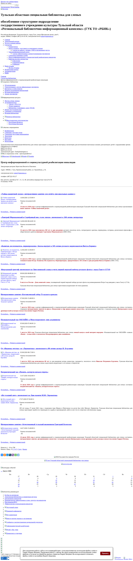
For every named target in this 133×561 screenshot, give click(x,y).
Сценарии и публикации (13, 111)
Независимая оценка (11, 69)
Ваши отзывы (9, 66)
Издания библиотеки (12, 113)
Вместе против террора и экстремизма (19, 518)
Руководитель (13, 47)
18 (37, 482)
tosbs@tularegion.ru (47, 36)
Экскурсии (8, 136)
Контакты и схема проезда (13, 89)
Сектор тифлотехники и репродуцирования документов (31, 54)
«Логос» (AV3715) (15, 104)
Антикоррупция (10, 71)
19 (56, 482)
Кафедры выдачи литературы (18, 59)
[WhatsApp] (15, 455)
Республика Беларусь (16, 122)
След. (20, 449)
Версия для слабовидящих (9, 1)
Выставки (8, 139)
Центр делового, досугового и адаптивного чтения (26, 48)
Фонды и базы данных (12, 101)
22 (112, 482)
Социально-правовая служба (18, 55)
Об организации (10, 85)
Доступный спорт (12, 507)
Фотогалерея (9, 141)
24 (18, 484)
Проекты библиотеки (13, 117)
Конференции (9, 131)
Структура (8, 45)
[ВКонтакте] (2, 455)
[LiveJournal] (10, 455)
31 (18, 486)
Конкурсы (8, 138)
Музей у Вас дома (12, 529)
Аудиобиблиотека (11, 102)
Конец (25, 449)
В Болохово (16, 61)
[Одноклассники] (5, 455)
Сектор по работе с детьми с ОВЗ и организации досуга (31, 50)
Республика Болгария (16, 124)
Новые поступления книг (13, 109)
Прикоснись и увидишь (14, 533)
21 (94, 482)
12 (56, 480)
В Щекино (15, 64)
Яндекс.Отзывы (14, 68)
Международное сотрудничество (17, 120)
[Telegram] (18, 455)
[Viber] (13, 455)
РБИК (7, 73)
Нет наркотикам (11, 515)
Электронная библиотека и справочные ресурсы (21, 497)
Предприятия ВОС (11, 502)
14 (94, 480)
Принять (105, 553)
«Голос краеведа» (14, 106)
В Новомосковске (18, 62)
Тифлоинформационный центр (19, 52)
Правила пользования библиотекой (16, 90)
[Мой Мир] (7, 455)
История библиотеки (12, 92)
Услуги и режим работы (13, 43)
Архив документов (11, 94)
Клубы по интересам (11, 495)
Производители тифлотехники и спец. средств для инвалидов (25, 500)
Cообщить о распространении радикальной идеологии (24, 522)
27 (75, 484)
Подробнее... (5, 212)
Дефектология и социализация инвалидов (19, 504)
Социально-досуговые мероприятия (17, 134)
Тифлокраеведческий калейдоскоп (17, 526)
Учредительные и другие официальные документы (22, 87)
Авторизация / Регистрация (10, 7)
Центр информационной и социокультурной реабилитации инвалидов (32, 57)
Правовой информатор (13, 511)
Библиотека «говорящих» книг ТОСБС (22, 108)
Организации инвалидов (13, 498)
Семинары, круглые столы (13, 132)
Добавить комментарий (17, 212)
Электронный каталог (12, 41)
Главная (7, 39)
